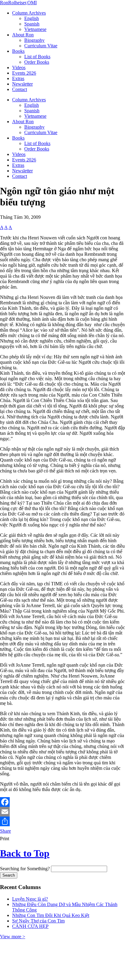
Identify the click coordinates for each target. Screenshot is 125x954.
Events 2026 (24, 73)
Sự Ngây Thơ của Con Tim (38, 920)
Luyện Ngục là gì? (30, 899)
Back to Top (24, 853)
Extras (18, 78)
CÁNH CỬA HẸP (30, 926)
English (31, 18)
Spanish (31, 23)
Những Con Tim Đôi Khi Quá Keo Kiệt (50, 915)
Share (5, 831)
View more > (12, 936)
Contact (19, 89)
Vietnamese (35, 29)
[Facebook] (62, 802)
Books (18, 51)
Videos (18, 67)
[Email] (62, 812)
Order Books (36, 62)
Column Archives (29, 12)
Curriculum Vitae (40, 45)
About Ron (23, 34)
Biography (34, 40)
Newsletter (22, 83)
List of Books (37, 56)
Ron (18, 2)
